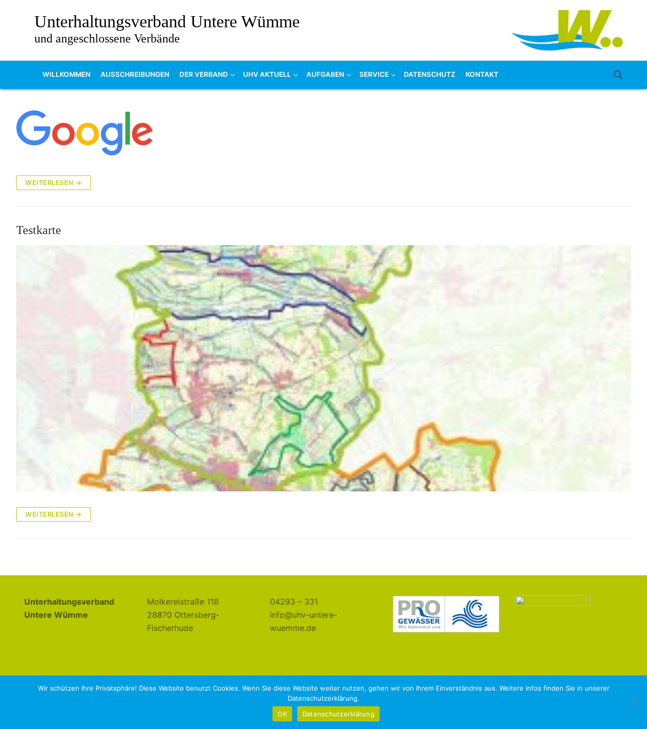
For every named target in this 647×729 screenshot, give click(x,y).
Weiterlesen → (53, 182)
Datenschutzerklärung (338, 714)
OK (282, 714)
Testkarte (38, 230)
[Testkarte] (323, 368)
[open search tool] (618, 74)
